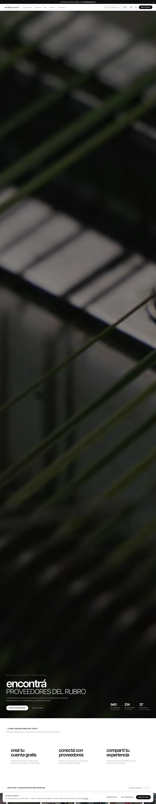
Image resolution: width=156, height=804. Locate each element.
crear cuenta (146, 7)
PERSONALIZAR (112, 797)
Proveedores (27, 7)
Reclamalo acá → (90, 2)
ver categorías (38, 708)
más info (85, 798)
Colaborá (52, 7)
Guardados (61, 7)
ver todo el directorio (135, 788)
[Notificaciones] (131, 7)
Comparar (37, 7)
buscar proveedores (17, 708)
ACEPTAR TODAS (143, 797)
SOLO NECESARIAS (127, 797)
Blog (45, 7)
